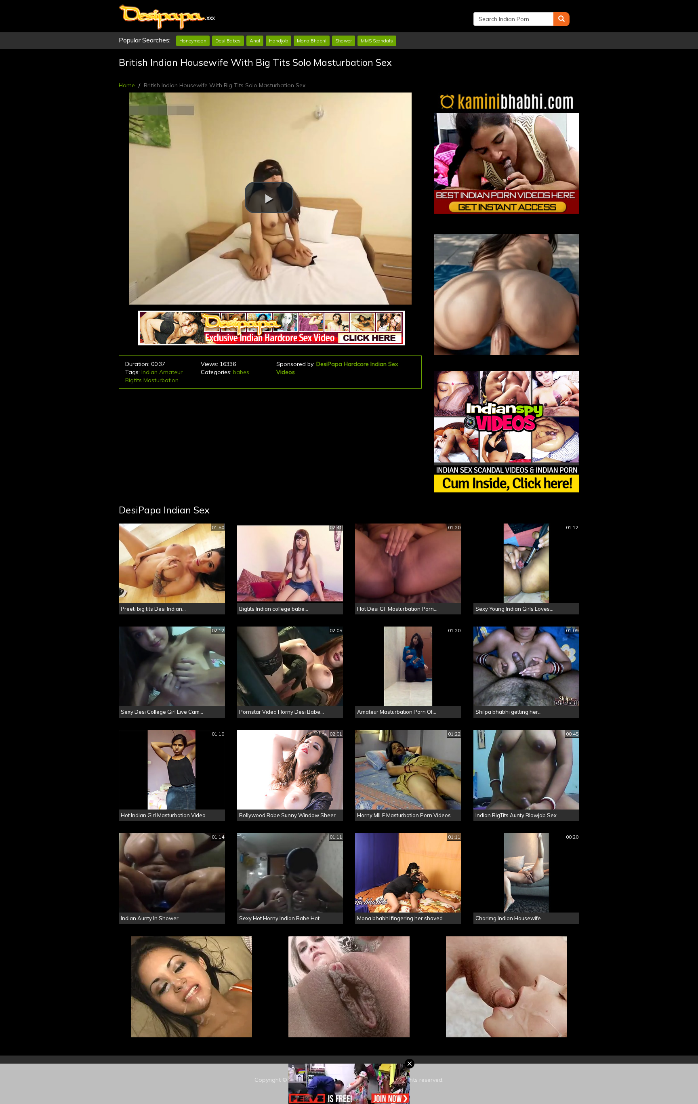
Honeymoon (192, 41)
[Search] (561, 19)
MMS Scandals (377, 41)
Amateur (171, 372)
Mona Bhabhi (311, 41)
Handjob (278, 41)
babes (241, 372)
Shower (343, 41)
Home (127, 85)
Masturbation (161, 380)
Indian (149, 372)
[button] (269, 197)
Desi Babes (228, 41)
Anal (255, 41)
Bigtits (133, 380)
